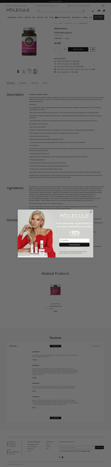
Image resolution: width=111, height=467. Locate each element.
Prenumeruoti (74, 245)
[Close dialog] (91, 211)
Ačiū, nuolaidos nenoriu (74, 248)
